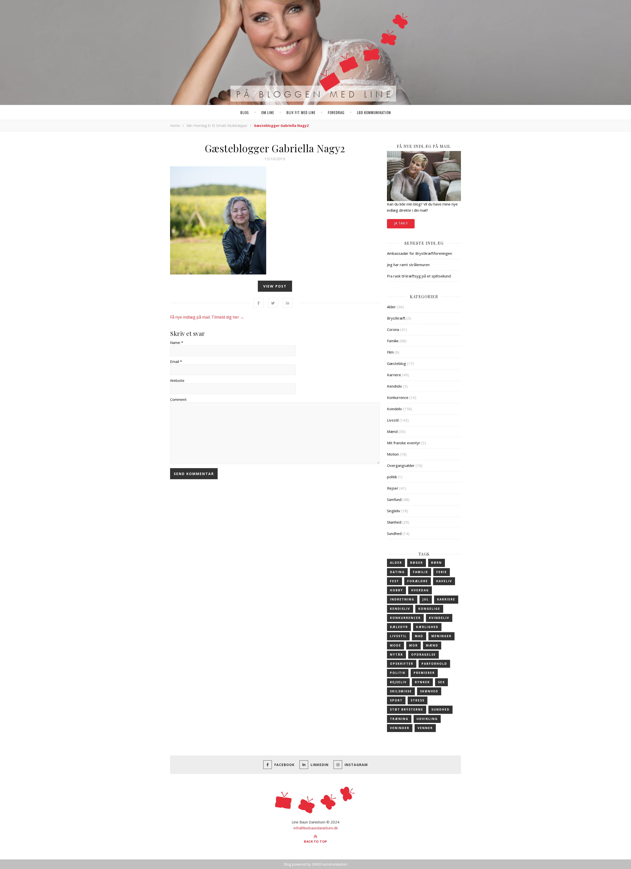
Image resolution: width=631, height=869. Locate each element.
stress (417, 700)
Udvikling (427, 719)
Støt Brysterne (406, 709)
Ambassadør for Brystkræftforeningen (419, 253)
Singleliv (393, 510)
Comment (178, 399)
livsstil (398, 636)
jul (425, 599)
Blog (244, 112)
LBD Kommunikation (374, 112)
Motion (393, 454)
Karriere (394, 374)
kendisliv (400, 609)
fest (394, 581)
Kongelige (429, 609)
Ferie (441, 572)
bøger (416, 563)
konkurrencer (405, 618)
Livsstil (393, 420)
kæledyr (399, 627)
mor (413, 645)
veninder (399, 728)
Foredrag (336, 112)
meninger (441, 636)
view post (275, 286)
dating (397, 572)
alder (396, 563)
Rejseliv (398, 682)
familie (420, 572)
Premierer (424, 673)
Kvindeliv (394, 408)
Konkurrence (397, 397)
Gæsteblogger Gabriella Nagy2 (275, 148)
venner (425, 728)
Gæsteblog (396, 363)
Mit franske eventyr (403, 442)
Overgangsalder (401, 465)
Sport (396, 700)
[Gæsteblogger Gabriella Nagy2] (275, 220)
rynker (422, 682)
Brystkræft (396, 318)
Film (390, 352)
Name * (176, 342)
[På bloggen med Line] (315, 53)
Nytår (396, 654)
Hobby (396, 590)
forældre (417, 581)
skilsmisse (401, 691)
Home (175, 125)
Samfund (394, 499)
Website (177, 380)
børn (436, 563)
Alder (391, 306)
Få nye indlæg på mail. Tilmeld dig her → (207, 317)
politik (392, 476)
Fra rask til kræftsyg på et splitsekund (419, 275)
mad (419, 636)
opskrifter (401, 664)
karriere (446, 599)
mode (395, 645)
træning (399, 719)
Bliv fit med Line (301, 112)
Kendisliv (394, 386)
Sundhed (394, 533)
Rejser (392, 488)
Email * (176, 361)
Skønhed (394, 522)
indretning (402, 599)
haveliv (444, 581)
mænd (432, 645)
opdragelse (423, 654)
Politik (397, 673)
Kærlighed (427, 627)
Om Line (267, 112)
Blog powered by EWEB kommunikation (315, 864)
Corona (393, 329)
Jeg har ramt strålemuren (408, 264)
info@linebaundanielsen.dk (316, 827)
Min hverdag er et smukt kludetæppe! (217, 125)
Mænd (392, 431)
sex (441, 682)
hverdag (420, 590)
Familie (393, 340)
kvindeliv (439, 618)
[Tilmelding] (424, 176)
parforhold (434, 664)
